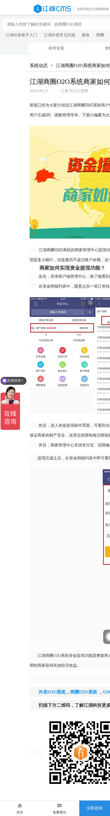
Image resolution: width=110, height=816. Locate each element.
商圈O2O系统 (83, 692)
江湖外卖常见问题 (59, 35)
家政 (86, 35)
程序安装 (56, 48)
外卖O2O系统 (52, 692)
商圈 (100, 35)
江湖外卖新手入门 (21, 35)
